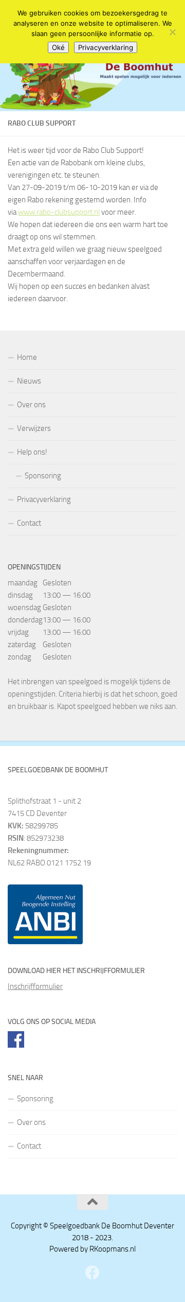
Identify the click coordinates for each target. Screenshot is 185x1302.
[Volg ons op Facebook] (92, 1272)
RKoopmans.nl (112, 1249)
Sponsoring (43, 475)
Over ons (31, 404)
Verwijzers (34, 428)
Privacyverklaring (44, 499)
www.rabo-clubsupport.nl (59, 212)
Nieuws (29, 381)
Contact (29, 523)
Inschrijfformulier (35, 986)
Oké (58, 47)
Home (27, 357)
